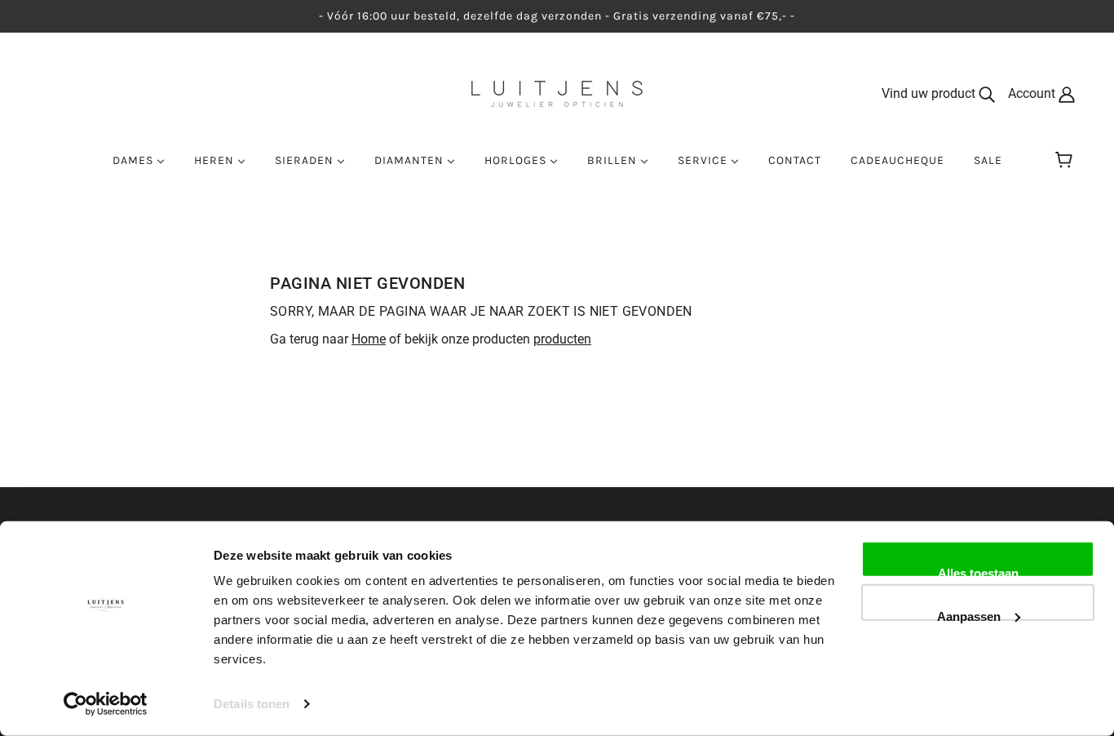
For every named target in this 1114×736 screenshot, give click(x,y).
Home (368, 339)
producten (562, 339)
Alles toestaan (978, 572)
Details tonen (252, 704)
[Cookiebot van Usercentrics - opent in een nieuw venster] (105, 704)
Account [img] (1033, 93)
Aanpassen (969, 614)
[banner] (557, 92)
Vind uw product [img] (930, 93)
